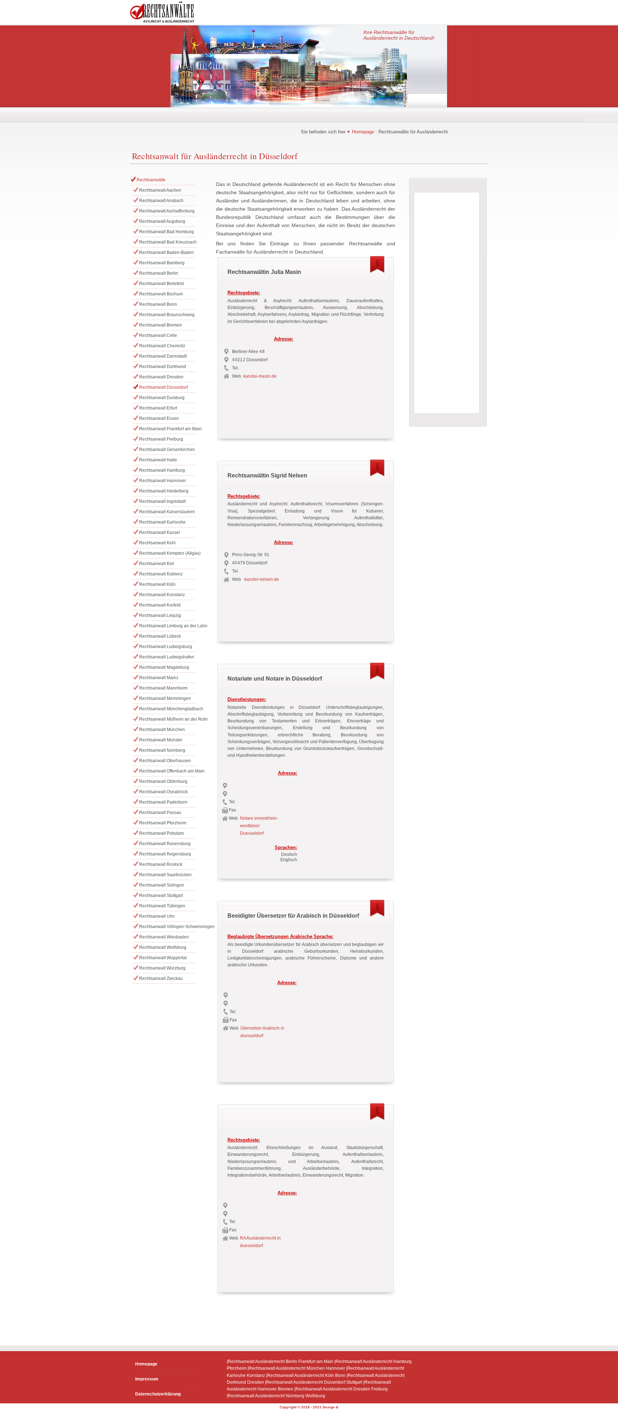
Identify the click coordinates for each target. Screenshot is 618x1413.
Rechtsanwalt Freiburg (161, 439)
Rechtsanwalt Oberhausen (165, 760)
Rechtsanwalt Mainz (158, 677)
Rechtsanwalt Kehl (157, 542)
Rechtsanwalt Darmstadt (163, 356)
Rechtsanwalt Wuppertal (163, 957)
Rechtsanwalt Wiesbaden (164, 936)
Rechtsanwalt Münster (160, 739)
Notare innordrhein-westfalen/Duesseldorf (259, 826)
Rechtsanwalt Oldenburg (163, 781)
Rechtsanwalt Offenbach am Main (167, 771)
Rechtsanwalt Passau (160, 812)
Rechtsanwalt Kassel (159, 532)
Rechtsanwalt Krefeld (160, 605)
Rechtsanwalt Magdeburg (164, 667)
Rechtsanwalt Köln (157, 584)
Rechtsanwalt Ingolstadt (162, 501)
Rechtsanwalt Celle (158, 335)
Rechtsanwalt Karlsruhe (162, 522)
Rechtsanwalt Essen (159, 418)
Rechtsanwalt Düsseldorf (163, 387)
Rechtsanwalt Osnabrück (163, 791)
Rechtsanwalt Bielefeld (161, 283)
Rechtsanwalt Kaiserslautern (167, 511)
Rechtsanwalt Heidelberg (163, 491)
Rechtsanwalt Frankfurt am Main (167, 428)
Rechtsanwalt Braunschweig (167, 314)
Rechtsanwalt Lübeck (160, 636)
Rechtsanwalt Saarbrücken (165, 874)
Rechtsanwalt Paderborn (163, 802)
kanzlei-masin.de (259, 376)
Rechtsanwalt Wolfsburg (162, 947)
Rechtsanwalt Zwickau (161, 978)
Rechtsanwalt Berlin (158, 273)
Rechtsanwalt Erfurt (158, 408)
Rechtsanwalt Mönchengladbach (167, 708)
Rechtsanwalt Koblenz (161, 574)
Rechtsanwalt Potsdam (161, 833)
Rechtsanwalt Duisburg (162, 397)
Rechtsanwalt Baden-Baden (166, 252)
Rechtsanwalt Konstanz (162, 594)
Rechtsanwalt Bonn (158, 304)
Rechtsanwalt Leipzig (160, 615)
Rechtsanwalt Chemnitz (162, 345)
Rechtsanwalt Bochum (161, 293)
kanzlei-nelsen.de (261, 579)
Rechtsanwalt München (162, 729)
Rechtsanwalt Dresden (161, 376)
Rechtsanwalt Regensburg (165, 854)
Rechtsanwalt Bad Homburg (166, 231)
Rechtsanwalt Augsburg (162, 221)
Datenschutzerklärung (158, 1394)
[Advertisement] (344, 376)
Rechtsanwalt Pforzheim (162, 822)
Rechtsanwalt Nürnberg (162, 750)
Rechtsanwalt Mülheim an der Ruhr (167, 719)
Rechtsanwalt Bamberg (162, 262)
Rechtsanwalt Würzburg (162, 968)
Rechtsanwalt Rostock (160, 864)
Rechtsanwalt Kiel (156, 563)
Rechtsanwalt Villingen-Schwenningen (167, 926)
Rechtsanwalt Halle (158, 459)
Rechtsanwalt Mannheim (163, 688)
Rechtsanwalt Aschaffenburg (167, 211)
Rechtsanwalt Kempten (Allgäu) (167, 553)
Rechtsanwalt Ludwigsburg (165, 646)
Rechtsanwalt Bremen (160, 325)
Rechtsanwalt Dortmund (162, 366)
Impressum (146, 1379)
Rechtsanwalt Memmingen (165, 698)
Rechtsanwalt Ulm (157, 916)
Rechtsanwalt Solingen (161, 885)
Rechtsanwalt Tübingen (162, 905)
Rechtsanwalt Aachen (160, 190)
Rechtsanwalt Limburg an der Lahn (167, 625)
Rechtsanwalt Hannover (162, 480)
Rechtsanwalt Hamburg (162, 470)
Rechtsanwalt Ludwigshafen (166, 656)
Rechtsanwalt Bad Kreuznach (167, 242)
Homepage (363, 131)
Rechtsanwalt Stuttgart (161, 895)
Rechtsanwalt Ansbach (161, 200)
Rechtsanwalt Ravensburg (165, 843)
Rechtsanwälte (151, 179)
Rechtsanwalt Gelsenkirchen (167, 449)
